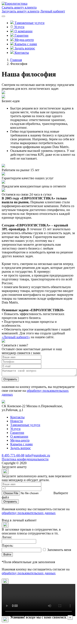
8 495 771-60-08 (13, 455)
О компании (19, 436)
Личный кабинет (52, 11)
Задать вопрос (20, 448)
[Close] (5, 471)
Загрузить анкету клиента (20, 11)
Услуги (15, 429)
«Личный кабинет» (16, 337)
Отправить (10, 379)
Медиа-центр (20, 440)
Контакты (17, 417)
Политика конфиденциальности (25, 459)
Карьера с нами (21, 444)
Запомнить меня (59, 550)
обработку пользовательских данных (29, 513)
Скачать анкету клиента (19, 7)
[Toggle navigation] (3, 16)
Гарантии (17, 432)
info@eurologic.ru (37, 455)
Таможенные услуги (25, 425)
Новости (16, 421)
